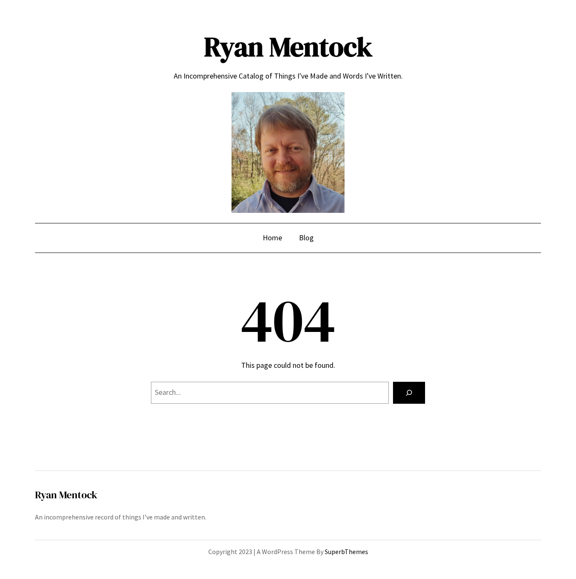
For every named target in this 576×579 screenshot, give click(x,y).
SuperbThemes (346, 551)
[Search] (409, 393)
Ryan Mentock (288, 46)
